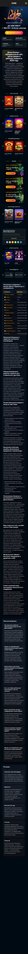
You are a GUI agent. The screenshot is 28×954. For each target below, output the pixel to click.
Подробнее (14, 238)
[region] (14, 104)
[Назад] (3, 101)
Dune (14, 3)
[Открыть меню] (26, 3)
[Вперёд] (25, 101)
